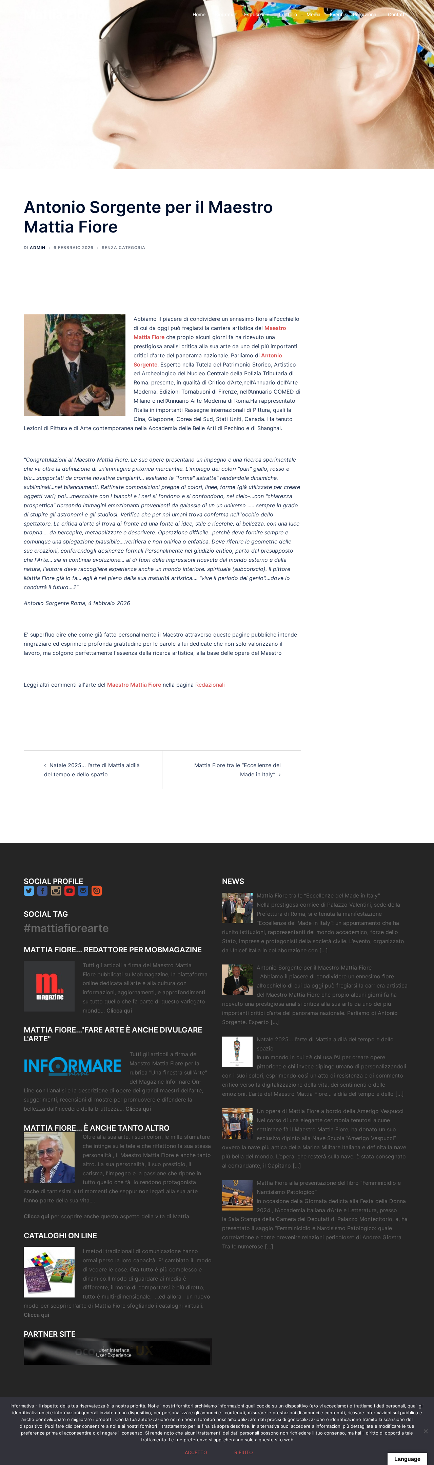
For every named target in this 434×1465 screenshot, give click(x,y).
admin (37, 247)
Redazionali (365, 14)
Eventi (336, 14)
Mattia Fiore (60, 14)
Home (199, 14)
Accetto (196, 1452)
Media (313, 14)
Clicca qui (119, 1010)
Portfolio (288, 14)
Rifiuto (243, 1452)
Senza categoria (123, 247)
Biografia (225, 14)
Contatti (397, 14)
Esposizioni (256, 14)
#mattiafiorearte (66, 928)
